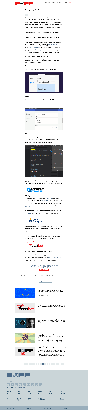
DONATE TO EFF (44, 269)
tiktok (36, 384)
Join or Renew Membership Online (64, 393)
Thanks (65, 408)
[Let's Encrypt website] (35, 223)
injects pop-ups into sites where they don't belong (39, 50)
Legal (7, 394)
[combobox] (45, 282)
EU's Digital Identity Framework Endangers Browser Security (54, 289)
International (30, 398)
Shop (66, 2)
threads (40, 384)
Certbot (52, 235)
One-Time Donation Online (63, 394)
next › (57, 363)
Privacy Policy (47, 408)
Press (7, 398)
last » (62, 363)
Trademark (28, 408)
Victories (18, 395)
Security (8, 395)
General (8, 393)
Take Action (59, 2)
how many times (44, 341)
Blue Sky (20, 384)
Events (39, 395)
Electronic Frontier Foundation (24, 4)
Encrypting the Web (56, 275)
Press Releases (40, 394)
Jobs (18, 399)
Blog (39, 393)
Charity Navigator (22, 387)
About (46, 2)
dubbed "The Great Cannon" (34, 47)
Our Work (53, 2)
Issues (49, 2)
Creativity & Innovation (31, 395)
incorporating (46, 355)
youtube (24, 384)
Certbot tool (42, 305)
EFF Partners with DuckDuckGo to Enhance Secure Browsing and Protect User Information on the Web (54, 348)
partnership (46, 356)
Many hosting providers (30, 229)
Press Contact (50, 393)
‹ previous (32, 363)
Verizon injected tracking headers (32, 49)
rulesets (50, 355)
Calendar (18, 393)
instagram (16, 384)
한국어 (27, 14)
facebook (12, 384)
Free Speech (30, 393)
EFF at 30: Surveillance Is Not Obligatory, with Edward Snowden (55, 319)
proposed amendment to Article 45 (50, 292)
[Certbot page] (35, 247)
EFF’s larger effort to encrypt (58, 309)
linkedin (32, 384)
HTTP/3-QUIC (28, 206)
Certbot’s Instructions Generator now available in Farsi (52, 304)
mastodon (8, 384)
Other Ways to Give (62, 399)
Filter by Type (44, 280)
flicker (28, 384)
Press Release (40, 346)
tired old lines (53, 341)
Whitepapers (40, 398)
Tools (63, 2)
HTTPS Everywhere (40, 180)
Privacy (29, 394)
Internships (19, 398)
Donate (70, 2)
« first (26, 363)
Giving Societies (61, 395)
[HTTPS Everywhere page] (35, 191)
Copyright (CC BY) (11, 408)
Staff (17, 400)
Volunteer (18, 394)
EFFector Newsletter (41, 399)
